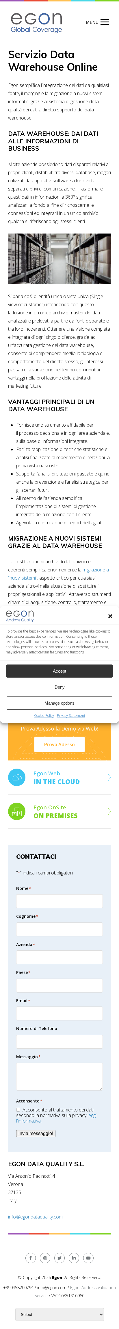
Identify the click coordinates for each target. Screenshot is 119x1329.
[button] (110, 616)
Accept (59, 671)
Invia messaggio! (35, 1133)
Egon (74, 1287)
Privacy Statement (71, 715)
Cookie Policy (44, 715)
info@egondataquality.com (35, 1217)
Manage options (59, 703)
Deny (60, 687)
